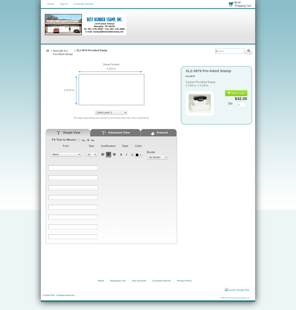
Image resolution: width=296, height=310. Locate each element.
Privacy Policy (184, 280)
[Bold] (121, 154)
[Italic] (126, 154)
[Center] (108, 154)
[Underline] (132, 154)
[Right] (114, 154)
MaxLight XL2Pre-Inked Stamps (63, 52)
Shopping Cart (243, 5)
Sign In (64, 4)
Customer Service (83, 4)
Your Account (139, 280)
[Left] (103, 154)
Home (50, 4)
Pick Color (138, 155)
